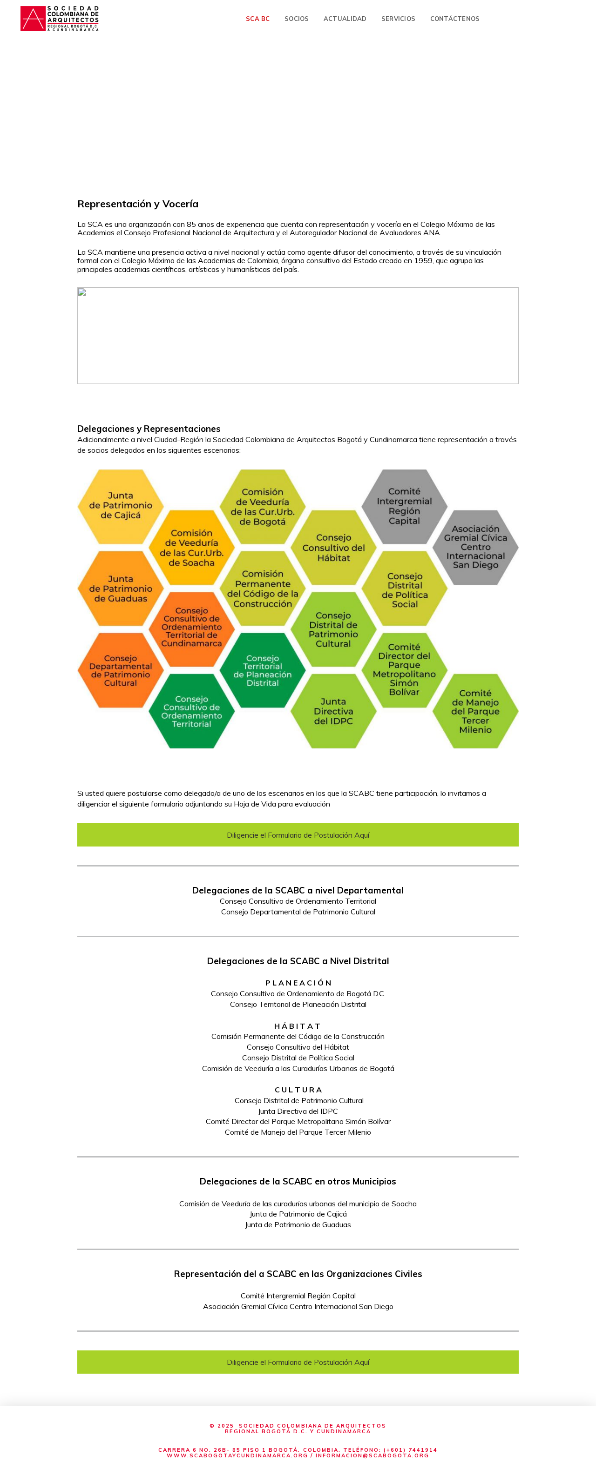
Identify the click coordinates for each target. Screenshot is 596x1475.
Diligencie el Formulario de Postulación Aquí (298, 835)
